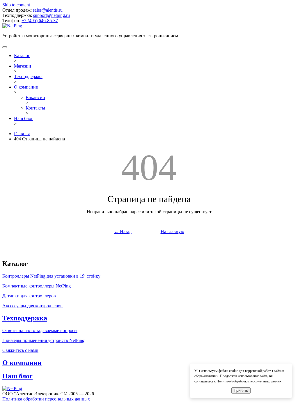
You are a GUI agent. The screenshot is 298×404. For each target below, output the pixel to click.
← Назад (123, 231)
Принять (241, 390)
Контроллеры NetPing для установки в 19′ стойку (51, 276)
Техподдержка (28, 76)
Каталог (22, 55)
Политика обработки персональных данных (46, 398)
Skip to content (16, 4)
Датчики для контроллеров (29, 295)
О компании (26, 86)
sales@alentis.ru (48, 10)
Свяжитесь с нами (20, 350)
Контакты (35, 107)
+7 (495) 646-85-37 (40, 20)
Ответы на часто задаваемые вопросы (39, 330)
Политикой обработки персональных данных (249, 381)
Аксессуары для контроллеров (32, 305)
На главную (172, 231)
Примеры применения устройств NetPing (43, 340)
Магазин (22, 65)
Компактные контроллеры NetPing (36, 285)
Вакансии (35, 97)
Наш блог (23, 118)
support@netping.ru (51, 15)
